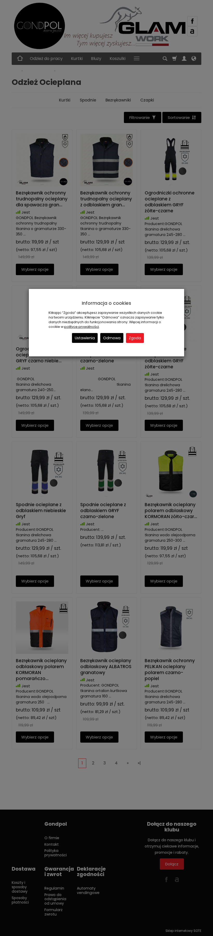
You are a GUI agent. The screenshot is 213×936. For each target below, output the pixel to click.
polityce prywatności (81, 326)
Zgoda (135, 338)
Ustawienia (85, 338)
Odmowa (112, 338)
